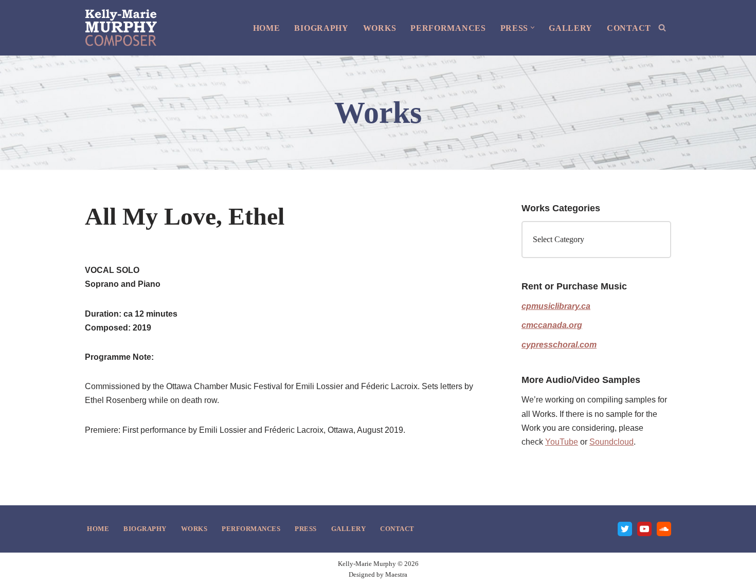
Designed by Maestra (378, 574)
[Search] (662, 27)
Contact (629, 28)
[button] (532, 27)
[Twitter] (625, 529)
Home (266, 28)
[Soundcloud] (664, 529)
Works (380, 28)
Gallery (570, 28)
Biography (321, 28)
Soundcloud (611, 441)
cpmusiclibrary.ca (555, 306)
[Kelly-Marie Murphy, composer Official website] (121, 27)
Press (306, 529)
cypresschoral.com (559, 344)
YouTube (561, 441)
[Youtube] (644, 529)
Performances (447, 28)
